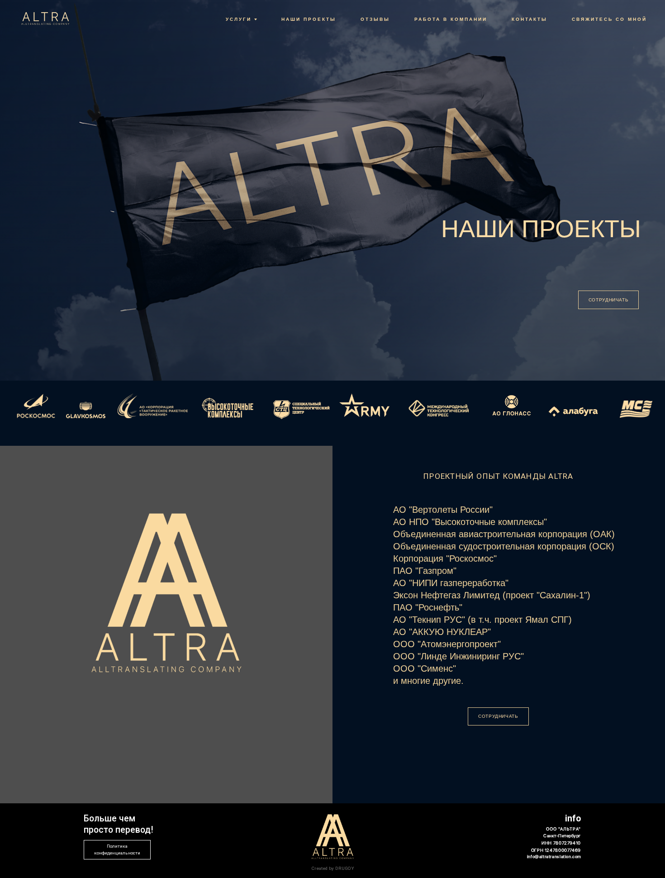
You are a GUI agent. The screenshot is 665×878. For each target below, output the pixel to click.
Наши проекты (308, 19)
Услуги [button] (239, 19)
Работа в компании (450, 19)
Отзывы (375, 19)
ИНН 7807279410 (561, 842)
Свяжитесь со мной (609, 19)
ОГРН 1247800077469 (556, 850)
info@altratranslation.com (554, 856)
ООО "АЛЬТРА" (563, 828)
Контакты (529, 19)
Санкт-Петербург (561, 835)
